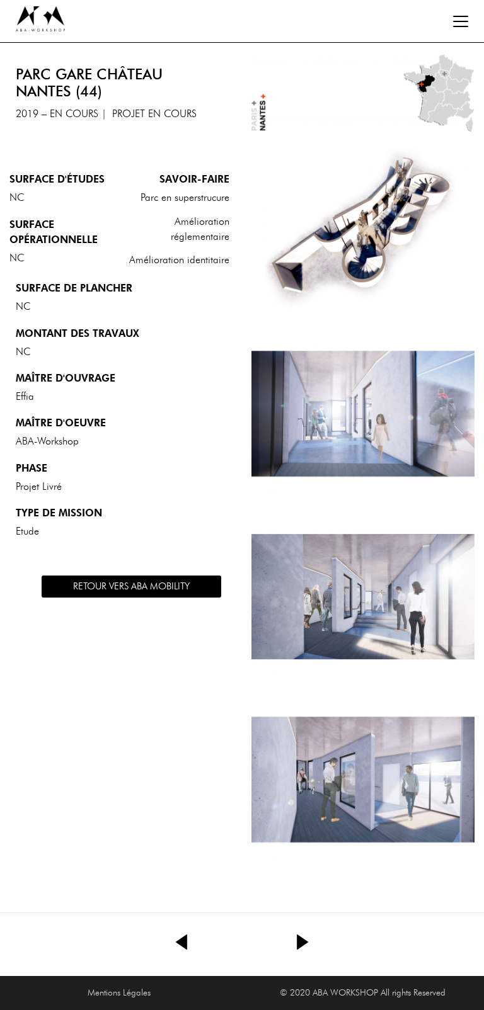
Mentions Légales (119, 992)
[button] (131, 587)
